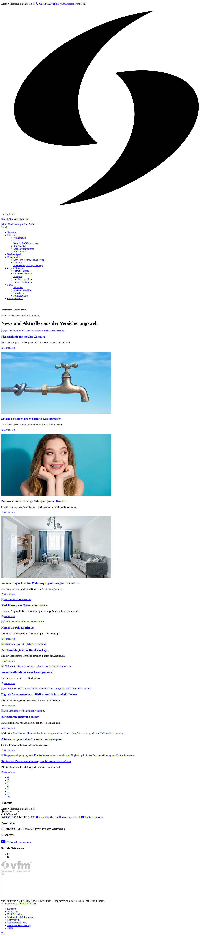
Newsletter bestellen (18, 219)
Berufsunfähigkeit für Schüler (20, 716)
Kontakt (5, 219)
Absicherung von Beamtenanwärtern (24, 605)
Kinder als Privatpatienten (17, 627)
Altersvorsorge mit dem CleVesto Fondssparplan (31, 739)
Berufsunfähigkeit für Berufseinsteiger (25, 650)
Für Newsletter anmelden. (18, 842)
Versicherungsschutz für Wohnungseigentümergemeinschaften (39, 583)
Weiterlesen (9, 347)
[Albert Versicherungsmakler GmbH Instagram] (8, 856)
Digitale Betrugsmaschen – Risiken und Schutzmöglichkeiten (39, 694)
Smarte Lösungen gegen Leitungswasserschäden (31, 418)
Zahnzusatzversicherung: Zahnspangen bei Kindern (34, 501)
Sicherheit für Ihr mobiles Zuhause (23, 336)
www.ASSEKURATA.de (23, 903)
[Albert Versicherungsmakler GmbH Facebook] (8, 854)
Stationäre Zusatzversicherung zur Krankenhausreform (36, 761)
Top (3, 933)
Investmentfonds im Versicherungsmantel (27, 672)
